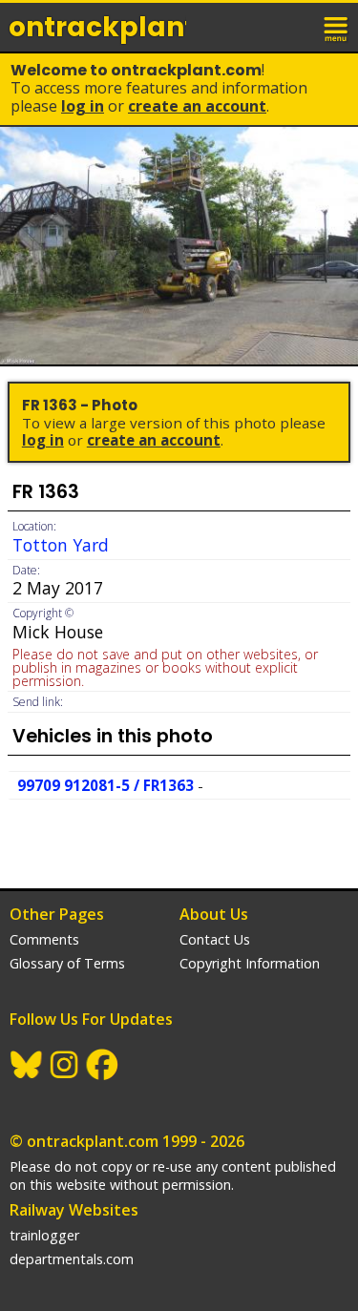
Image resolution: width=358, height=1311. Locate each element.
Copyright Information (249, 963)
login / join (295, 27)
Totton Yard (60, 544)
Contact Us (214, 939)
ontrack (97, 27)
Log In (82, 105)
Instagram (65, 1065)
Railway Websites (74, 1209)
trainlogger (44, 1235)
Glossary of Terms (67, 963)
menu (337, 27)
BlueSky (27, 1065)
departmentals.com (72, 1259)
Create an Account (197, 105)
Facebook (103, 1065)
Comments (44, 939)
